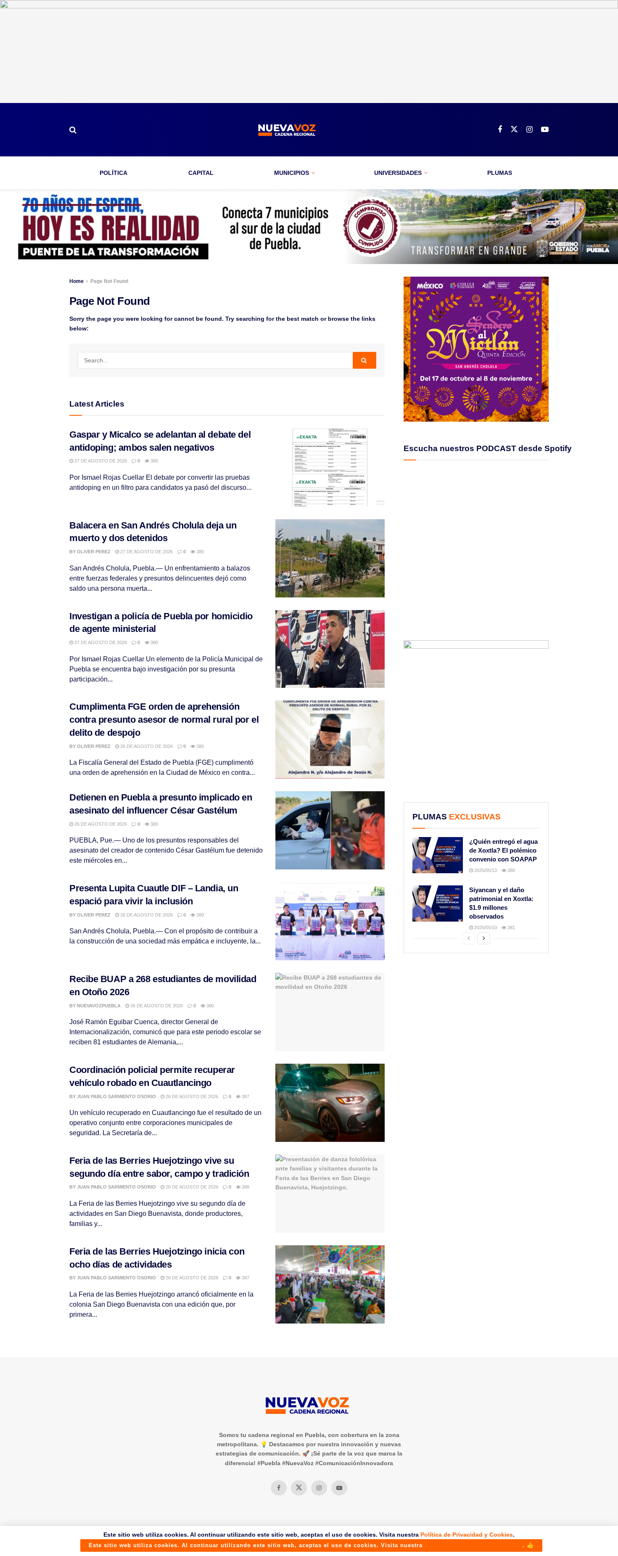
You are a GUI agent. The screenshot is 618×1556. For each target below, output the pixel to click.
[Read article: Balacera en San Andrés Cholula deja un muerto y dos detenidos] (330, 558)
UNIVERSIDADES (398, 172)
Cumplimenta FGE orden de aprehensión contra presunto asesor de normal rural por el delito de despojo (164, 719)
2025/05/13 (485, 870)
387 (244, 1096)
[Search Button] (73, 129)
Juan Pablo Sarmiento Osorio (116, 1096)
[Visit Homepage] (287, 130)
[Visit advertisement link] (309, 51)
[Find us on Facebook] (500, 130)
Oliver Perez (94, 551)
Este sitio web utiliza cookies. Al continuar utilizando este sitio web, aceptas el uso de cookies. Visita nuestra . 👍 (311, 1545)
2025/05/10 (485, 927)
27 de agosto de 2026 (100, 460)
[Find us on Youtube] (545, 130)
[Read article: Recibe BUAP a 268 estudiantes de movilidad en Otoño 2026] (330, 1012)
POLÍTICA (113, 172)
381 (510, 927)
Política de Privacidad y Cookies (466, 1534)
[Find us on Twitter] (514, 129)
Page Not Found (109, 281)
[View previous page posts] (468, 938)
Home (76, 281)
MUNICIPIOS (291, 172)
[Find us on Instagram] (529, 130)
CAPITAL (201, 172)
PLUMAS (499, 172)
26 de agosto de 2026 (146, 746)
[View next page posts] (484, 938)
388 (244, 1186)
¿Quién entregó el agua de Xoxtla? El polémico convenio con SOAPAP (503, 850)
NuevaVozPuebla (99, 1005)
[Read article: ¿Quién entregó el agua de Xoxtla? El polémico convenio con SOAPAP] (437, 855)
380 (153, 460)
